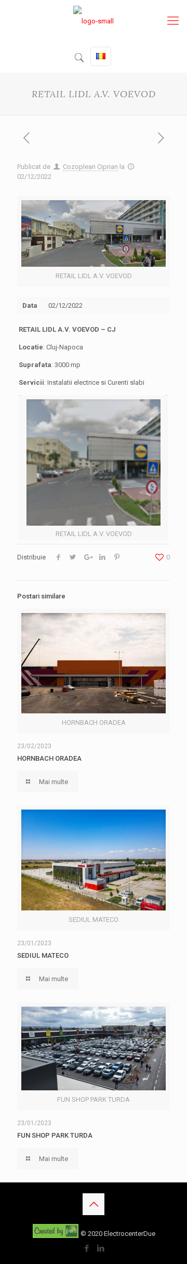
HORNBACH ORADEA (49, 758)
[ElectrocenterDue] (93, 20)
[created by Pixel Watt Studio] (56, 1233)
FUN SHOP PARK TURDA (54, 1135)
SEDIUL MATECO (43, 955)
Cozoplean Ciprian (90, 167)
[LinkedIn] (100, 1248)
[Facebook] (86, 1248)
